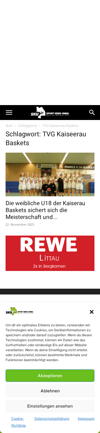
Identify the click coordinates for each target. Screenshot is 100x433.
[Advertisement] (50, 52)
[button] (91, 312)
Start (9, 125)
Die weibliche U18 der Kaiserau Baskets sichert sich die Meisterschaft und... (45, 210)
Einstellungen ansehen (50, 406)
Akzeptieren (50, 375)
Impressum (86, 418)
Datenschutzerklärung (51, 418)
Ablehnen (50, 390)
